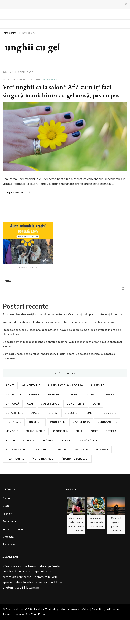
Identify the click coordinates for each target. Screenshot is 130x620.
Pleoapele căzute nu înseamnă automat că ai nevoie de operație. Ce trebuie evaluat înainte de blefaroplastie (62, 332)
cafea (72, 394)
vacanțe (81, 449)
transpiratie (16, 449)
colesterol (50, 403)
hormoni (35, 422)
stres (65, 440)
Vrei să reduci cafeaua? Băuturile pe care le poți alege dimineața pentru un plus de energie (59, 322)
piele (79, 431)
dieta (53, 413)
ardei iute (13, 394)
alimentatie (31, 385)
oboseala (60, 431)
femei (89, 413)
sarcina (29, 440)
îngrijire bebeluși (75, 458)
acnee (10, 385)
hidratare (13, 422)
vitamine (101, 449)
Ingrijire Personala (14, 529)
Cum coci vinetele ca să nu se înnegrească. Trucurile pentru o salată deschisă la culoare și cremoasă (59, 356)
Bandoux (39, 609)
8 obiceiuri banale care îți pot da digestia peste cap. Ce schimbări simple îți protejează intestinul (63, 314)
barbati (34, 394)
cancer (108, 394)
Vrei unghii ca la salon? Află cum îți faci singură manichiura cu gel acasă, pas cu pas (61, 91)
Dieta (6, 506)
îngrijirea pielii (43, 458)
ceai (30, 403)
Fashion (7, 514)
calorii (90, 394)
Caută (7, 281)
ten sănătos (87, 440)
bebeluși (54, 394)
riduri (10, 440)
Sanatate (9, 544)
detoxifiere (14, 413)
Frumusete (50, 79)
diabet (36, 413)
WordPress (38, 614)
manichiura (81, 422)
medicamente (107, 422)
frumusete (108, 413)
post (94, 431)
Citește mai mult (15, 192)
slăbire (47, 440)
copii (96, 403)
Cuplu (6, 498)
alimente (97, 385)
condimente (76, 403)
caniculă (12, 403)
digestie (71, 413)
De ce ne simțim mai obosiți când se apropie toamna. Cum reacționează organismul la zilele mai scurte (62, 344)
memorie (12, 431)
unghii (63, 449)
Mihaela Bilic (35, 431)
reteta (111, 431)
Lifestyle (8, 537)
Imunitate (57, 422)
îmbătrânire (15, 458)
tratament (41, 449)
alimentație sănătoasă (65, 385)
